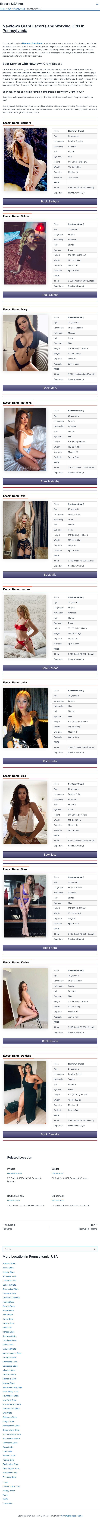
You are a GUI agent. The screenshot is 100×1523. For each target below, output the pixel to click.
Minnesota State (10, 1362)
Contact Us (8, 1503)
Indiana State (8, 1323)
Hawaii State (8, 1310)
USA (9, 9)
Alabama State (9, 1263)
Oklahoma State (10, 1417)
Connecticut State (10, 1289)
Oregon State (8, 1421)
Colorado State (9, 1285)
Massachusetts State (12, 1353)
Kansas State (8, 1332)
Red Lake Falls (15, 1195)
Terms (5, 1495)
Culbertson (58, 1195)
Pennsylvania (19, 9)
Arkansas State (9, 1276)
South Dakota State (11, 1438)
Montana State (9, 1374)
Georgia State (9, 1306)
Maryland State (9, 1349)
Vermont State (9, 1455)
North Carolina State (12, 1404)
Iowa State (7, 1327)
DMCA (5, 1499)
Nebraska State (9, 1379)
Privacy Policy (9, 1491)
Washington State (10, 1464)
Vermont (59, 1173)
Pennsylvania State (11, 1426)
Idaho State (8, 1315)
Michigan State (9, 1357)
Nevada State (8, 1383)
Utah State (7, 1451)
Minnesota (11, 1200)
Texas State (8, 1447)
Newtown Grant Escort (32, 43)
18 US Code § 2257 (11, 1486)
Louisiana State (9, 1340)
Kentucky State (9, 1336)
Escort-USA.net (11, 4)
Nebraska (55, 1200)
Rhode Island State (11, 1430)
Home (2, 9)
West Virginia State (11, 1468)
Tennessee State (10, 1443)
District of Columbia (11, 1297)
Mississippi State (10, 1366)
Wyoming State (9, 1477)
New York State (9, 1400)
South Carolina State (12, 1434)
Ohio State (7, 1413)
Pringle (11, 1168)
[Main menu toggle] (97, 4)
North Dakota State (11, 1409)
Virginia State (8, 1460)
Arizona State (8, 1272)
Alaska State (8, 1268)
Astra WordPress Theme (72, 1516)
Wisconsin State (10, 1473)
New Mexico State (11, 1396)
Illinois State (8, 1319)
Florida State (8, 1302)
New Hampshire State (12, 1387)
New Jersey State (10, 1391)
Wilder (55, 1168)
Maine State (8, 1344)
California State (9, 1280)
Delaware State (9, 1293)
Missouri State (9, 1370)
